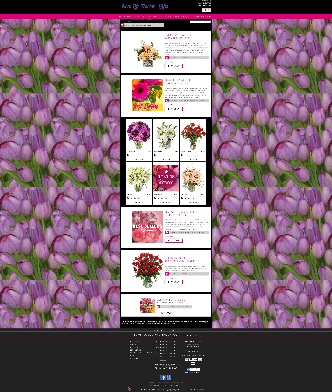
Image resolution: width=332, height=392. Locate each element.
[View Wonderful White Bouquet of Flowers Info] (166, 135)
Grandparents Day (131, 16)
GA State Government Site (173, 385)
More (209, 16)
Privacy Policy (182, 389)
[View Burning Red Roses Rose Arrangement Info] (193, 135)
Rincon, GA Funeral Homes (158, 382)
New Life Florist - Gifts (144, 6)
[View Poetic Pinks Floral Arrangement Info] (193, 178)
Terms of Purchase (196, 389)
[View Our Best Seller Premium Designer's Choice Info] (166, 178)
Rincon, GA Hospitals (175, 382)
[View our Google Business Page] (169, 380)
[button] (206, 10)
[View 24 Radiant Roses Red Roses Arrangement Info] (148, 270)
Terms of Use (171, 390)
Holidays (188, 16)
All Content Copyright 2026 (149, 389)
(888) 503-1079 (207, 5)
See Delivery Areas (188, 335)
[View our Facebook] (163, 380)
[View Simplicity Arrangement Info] (139, 178)
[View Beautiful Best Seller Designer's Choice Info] (148, 94)
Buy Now (173, 66)
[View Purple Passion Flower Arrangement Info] (139, 135)
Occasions (176, 16)
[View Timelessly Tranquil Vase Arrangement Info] (148, 50)
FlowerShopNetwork (167, 389)
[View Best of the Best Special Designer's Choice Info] (148, 226)
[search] (210, 22)
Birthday (153, 16)
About (199, 16)
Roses (144, 16)
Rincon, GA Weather (156, 385)
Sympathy (163, 16)
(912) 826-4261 (207, 4)
